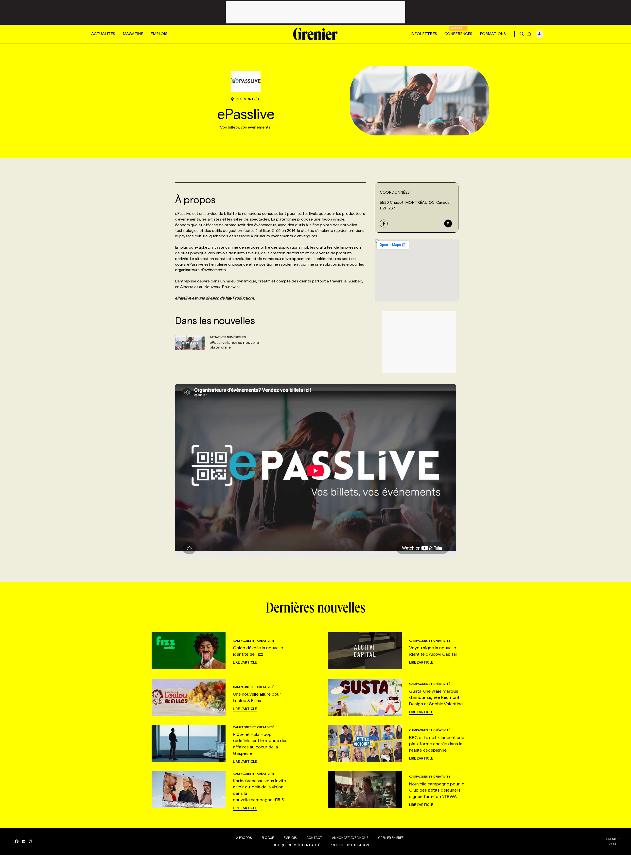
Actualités (103, 34)
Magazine (133, 34)
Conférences (458, 34)
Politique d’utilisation (349, 845)
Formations (493, 34)
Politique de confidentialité (295, 845)
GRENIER (612, 839)
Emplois (159, 34)
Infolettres (424, 34)
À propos (244, 837)
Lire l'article (245, 662)
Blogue (268, 837)
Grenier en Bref (390, 837)
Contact (314, 837)
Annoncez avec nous (350, 837)
